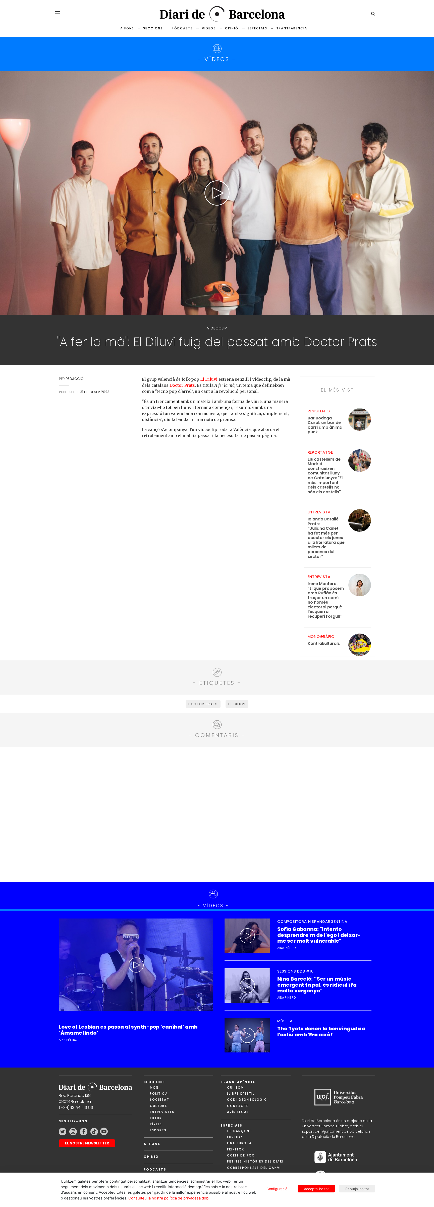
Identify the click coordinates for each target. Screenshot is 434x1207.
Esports (158, 1130)
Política (159, 1093)
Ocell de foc (241, 1155)
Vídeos (209, 28)
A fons (127, 28)
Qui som (235, 1087)
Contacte (237, 1106)
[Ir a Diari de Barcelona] (95, 1085)
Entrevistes (162, 1112)
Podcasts (155, 1169)
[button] (57, 13)
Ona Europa (239, 1143)
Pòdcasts (182, 28)
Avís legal (238, 1112)
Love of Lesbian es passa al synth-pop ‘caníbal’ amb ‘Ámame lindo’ (128, 1030)
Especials (257, 28)
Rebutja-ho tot (357, 1189)
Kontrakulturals (324, 643)
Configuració (276, 1189)
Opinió (232, 28)
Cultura (158, 1106)
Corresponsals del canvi (254, 1168)
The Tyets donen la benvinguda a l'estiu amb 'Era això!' (321, 1031)
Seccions (153, 28)
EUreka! (234, 1137)
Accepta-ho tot (316, 1189)
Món (154, 1087)
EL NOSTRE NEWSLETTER (87, 1143)
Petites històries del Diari (255, 1161)
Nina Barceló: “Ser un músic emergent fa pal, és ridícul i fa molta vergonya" (317, 985)
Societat (159, 1099)
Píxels (156, 1124)
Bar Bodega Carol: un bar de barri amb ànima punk (325, 425)
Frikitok (235, 1149)
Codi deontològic (247, 1099)
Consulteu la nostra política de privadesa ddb (168, 1198)
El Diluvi (209, 379)
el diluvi (236, 704)
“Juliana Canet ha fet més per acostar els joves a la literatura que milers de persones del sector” (326, 538)
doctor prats (203, 704)
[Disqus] (217, 814)
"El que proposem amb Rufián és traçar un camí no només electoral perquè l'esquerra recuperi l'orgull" (326, 600)
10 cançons (239, 1131)
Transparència (291, 28)
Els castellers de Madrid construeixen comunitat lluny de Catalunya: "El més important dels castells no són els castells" (325, 475)
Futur (156, 1118)
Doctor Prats (182, 385)
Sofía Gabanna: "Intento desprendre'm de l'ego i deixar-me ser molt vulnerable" (319, 935)
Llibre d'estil (240, 1093)
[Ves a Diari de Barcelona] (217, 14)
